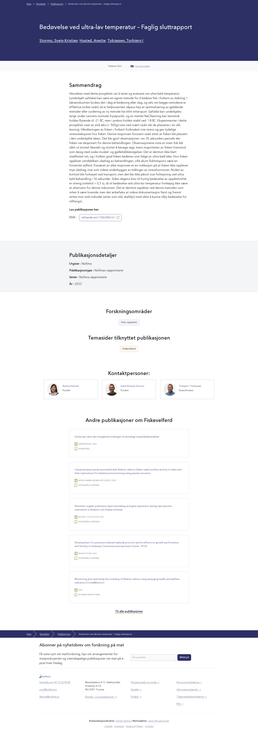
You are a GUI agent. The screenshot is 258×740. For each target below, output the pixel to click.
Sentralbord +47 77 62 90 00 (54, 682)
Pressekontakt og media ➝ (145, 682)
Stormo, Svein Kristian (58, 41)
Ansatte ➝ (136, 690)
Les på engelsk (142, 66)
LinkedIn (108, 726)
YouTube (149, 726)
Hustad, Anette (93, 41)
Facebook (130, 726)
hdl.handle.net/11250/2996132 (98, 218)
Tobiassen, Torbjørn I (125, 41)
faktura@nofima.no (49, 697)
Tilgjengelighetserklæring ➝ (191, 697)
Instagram (119, 726)
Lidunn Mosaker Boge (158, 721)
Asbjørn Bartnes (123, 721)
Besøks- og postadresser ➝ (101, 697)
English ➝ (136, 697)
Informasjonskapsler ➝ (188, 690)
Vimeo (140, 726)
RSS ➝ (179, 704)
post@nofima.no (48, 690)
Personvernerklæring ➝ (189, 682)
